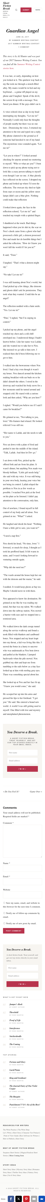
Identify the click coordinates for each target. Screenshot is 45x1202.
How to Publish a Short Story (13, 1138)
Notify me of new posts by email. (21, 923)
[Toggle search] (16, 10)
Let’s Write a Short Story (12, 1132)
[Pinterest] (26, 1199)
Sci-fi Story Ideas (14, 1175)
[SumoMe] (41, 1199)
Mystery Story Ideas (24, 1169)
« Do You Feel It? (11, 791)
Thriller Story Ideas (20, 1172)
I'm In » (22, 769)
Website (6, 889)
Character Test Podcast (31, 1132)
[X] (18, 1199)
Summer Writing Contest (25, 40)
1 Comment (24, 47)
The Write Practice (9, 1129)
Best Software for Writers (29, 1135)
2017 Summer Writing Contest (24, 44)
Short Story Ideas (9, 1169)
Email (6, 876)
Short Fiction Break (7, 5)
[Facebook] (11, 1199)
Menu (38, 10)
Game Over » (36, 791)
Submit (26, 10)
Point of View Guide (11, 1135)
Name (6, 863)
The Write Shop (23, 1129)
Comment (8, 822)
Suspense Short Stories (11, 1152)
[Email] (34, 1199)
